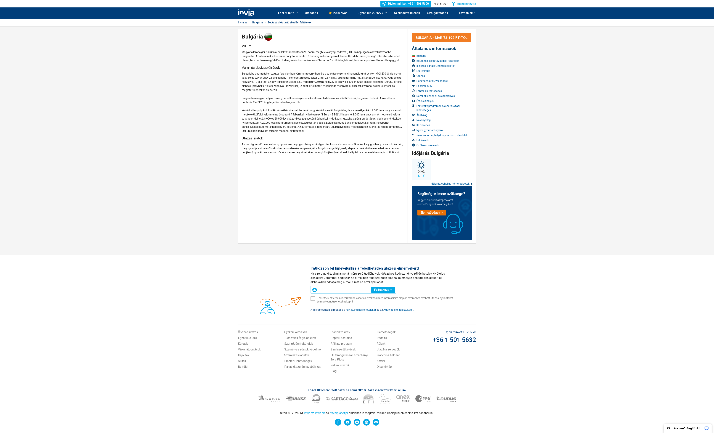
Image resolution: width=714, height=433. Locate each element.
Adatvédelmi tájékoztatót (398, 309)
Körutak (243, 343)
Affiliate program (341, 343)
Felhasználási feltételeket (361, 309)
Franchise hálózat (388, 355)
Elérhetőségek (386, 332)
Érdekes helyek (425, 100)
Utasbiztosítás (340, 332)
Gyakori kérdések (295, 332)
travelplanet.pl (339, 413)
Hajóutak (243, 355)
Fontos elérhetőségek (429, 90)
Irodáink (382, 338)
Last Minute (423, 70)
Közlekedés (423, 125)
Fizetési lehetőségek (298, 361)
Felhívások (422, 140)
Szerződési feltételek (298, 343)
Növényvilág (423, 120)
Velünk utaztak (340, 365)
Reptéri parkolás (341, 338)
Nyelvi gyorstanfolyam (429, 130)
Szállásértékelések (407, 13)
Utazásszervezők (388, 349)
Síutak (242, 361)
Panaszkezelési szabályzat (302, 366)
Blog (334, 371)
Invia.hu (242, 22)
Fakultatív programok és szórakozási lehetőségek (438, 108)
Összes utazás (248, 332)
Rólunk (381, 343)
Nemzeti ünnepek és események (435, 95)
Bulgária (257, 22)
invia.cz (309, 413)
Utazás (420, 75)
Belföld (242, 366)
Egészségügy (424, 85)
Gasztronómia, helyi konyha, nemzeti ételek (442, 135)
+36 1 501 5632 (454, 339)
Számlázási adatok (296, 355)
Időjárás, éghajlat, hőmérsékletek (435, 65)
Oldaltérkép (384, 366)
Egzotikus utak (247, 338)
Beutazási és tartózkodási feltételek (437, 60)
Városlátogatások (249, 349)
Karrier (381, 361)
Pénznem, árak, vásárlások (432, 80)
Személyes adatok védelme (302, 349)
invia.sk (320, 413)
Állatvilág (421, 115)
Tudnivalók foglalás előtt (300, 338)
